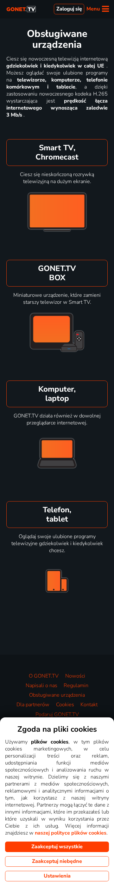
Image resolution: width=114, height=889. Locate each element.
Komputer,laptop (57, 394)
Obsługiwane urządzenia (57, 695)
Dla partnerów (32, 704)
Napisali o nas (41, 685)
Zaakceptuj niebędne (57, 861)
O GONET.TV (44, 675)
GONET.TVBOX (57, 273)
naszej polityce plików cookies (70, 832)
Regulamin (76, 685)
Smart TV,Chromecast (57, 152)
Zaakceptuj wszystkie (57, 846)
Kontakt (89, 704)
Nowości (75, 675)
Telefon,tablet (57, 514)
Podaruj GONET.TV (57, 714)
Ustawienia (57, 875)
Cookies (65, 704)
